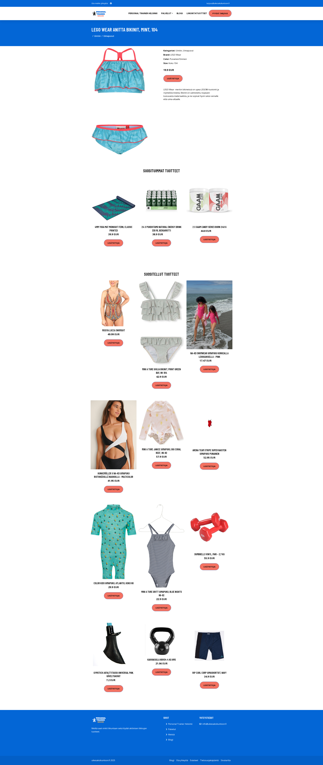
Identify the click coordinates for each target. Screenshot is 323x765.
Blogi (180, 13)
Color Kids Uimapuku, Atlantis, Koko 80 (114, 583)
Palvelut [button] (166, 13)
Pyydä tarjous (220, 13)
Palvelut (172, 729)
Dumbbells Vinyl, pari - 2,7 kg (209, 554)
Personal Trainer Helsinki (142, 13)
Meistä (171, 734)
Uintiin (97, 36)
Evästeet (194, 760)
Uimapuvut (108, 36)
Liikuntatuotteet (197, 13)
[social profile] (111, 3)
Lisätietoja (173, 78)
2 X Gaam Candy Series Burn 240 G (209, 226)
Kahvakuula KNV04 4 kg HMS (161, 659)
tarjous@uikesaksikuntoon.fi (218, 3)
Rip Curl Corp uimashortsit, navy (209, 672)
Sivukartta (226, 760)
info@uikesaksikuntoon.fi (214, 724)
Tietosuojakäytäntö (209, 760)
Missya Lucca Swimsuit (113, 330)
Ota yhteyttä (182, 760)
